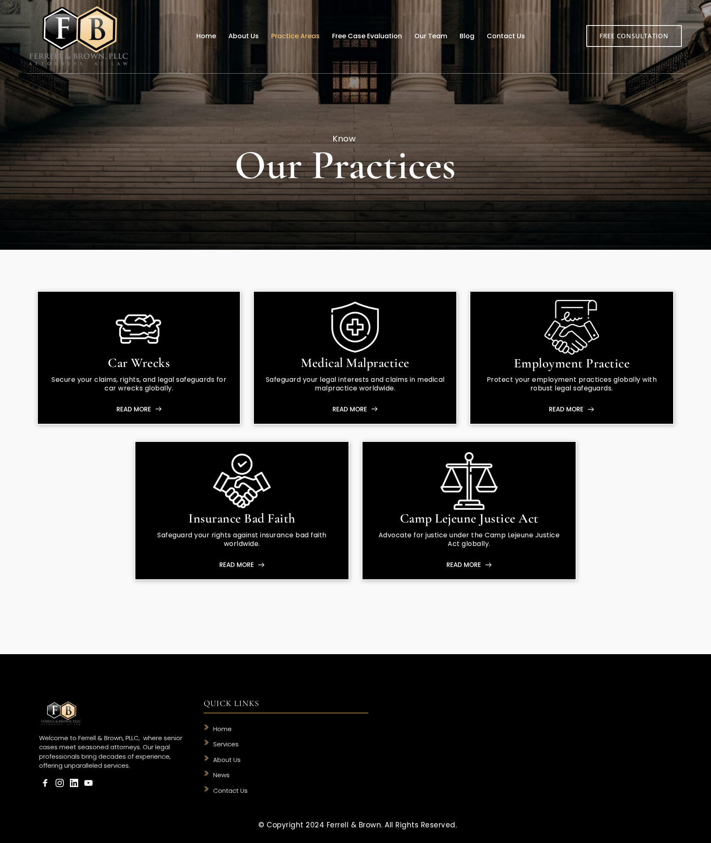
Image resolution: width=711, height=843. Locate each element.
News (221, 775)
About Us (227, 759)
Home (223, 729)
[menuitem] (206, 36)
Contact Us (230, 790)
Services (226, 744)
